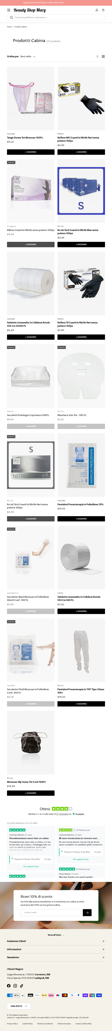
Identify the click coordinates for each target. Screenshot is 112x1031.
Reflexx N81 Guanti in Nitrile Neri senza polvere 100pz (78, 139)
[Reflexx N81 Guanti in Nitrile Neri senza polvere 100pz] (81, 98)
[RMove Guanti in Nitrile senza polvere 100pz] (31, 191)
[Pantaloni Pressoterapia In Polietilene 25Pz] (81, 465)
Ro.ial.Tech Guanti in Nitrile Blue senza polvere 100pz (77, 232)
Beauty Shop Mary (20, 1015)
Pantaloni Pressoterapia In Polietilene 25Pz (80, 504)
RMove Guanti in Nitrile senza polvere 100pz (31, 230)
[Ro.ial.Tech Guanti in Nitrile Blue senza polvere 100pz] (81, 191)
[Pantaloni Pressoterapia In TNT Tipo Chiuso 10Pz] (81, 650)
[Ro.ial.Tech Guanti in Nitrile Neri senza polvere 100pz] (31, 465)
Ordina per (13, 56)
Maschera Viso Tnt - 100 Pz (71, 415)
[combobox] (56, 17)
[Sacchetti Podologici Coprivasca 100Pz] (31, 376)
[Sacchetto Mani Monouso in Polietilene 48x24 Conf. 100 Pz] (31, 557)
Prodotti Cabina (20, 27)
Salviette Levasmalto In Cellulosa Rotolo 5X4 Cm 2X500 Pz (28, 324)
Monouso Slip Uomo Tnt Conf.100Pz (26, 782)
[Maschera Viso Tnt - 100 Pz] (81, 376)
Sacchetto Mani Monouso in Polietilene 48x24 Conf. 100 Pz (28, 598)
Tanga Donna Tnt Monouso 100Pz (25, 137)
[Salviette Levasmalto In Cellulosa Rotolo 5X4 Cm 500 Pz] (81, 557)
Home (9, 27)
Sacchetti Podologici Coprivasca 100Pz (28, 415)
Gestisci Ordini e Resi (83, 1024)
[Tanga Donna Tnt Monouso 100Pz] (31, 98)
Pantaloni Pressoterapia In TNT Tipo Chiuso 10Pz (80, 691)
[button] (103, 10)
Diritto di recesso (64, 1024)
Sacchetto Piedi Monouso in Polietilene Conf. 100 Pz (28, 691)
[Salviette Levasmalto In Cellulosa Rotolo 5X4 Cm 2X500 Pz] (31, 283)
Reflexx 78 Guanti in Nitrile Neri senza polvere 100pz (77, 324)
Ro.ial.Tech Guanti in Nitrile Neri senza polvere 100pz (27, 506)
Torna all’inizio (55, 935)
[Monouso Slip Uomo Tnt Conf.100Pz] (31, 743)
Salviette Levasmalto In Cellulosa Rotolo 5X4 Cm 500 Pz (78, 598)
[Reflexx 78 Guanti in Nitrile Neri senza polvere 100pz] (81, 283)
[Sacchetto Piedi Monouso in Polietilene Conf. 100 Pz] (31, 650)
